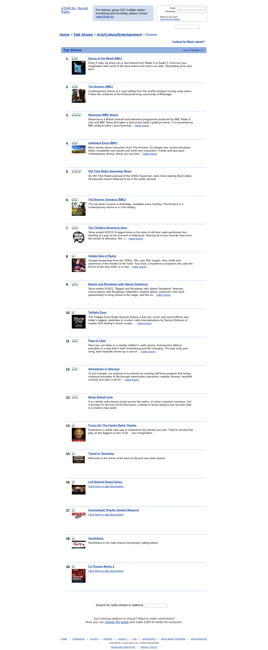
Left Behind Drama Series (105, 481)
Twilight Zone (97, 312)
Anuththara (95, 538)
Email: (173, 8)
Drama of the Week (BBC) (105, 58)
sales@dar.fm (105, 16)
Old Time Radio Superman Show (109, 171)
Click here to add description (106, 486)
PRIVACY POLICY (149, 647)
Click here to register (170, 19)
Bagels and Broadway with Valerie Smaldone (118, 284)
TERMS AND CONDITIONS (123, 647)
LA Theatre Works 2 (101, 566)
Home (64, 35)
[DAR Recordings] (87, 27)
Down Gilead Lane (100, 397)
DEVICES (108, 639)
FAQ (135, 639)
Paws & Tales (97, 340)
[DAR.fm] (75, 12)
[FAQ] (137, 27)
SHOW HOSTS (149, 639)
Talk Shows (83, 35)
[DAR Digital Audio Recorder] (68, 27)
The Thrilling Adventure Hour (107, 227)
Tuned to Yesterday (101, 453)
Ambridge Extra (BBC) (103, 142)
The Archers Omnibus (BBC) (107, 199)
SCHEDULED (78, 639)
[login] (201, 15)
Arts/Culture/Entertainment (119, 35)
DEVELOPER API (199, 639)
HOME (64, 639)
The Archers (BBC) (100, 86)
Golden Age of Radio (102, 255)
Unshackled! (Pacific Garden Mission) (113, 510)
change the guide (117, 622)
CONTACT (123, 639)
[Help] (122, 27)
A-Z (202, 50)
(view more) (141, 125)
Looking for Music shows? (188, 41)
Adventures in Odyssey (104, 368)
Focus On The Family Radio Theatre (112, 425)
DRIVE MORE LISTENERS (173, 639)
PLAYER (94, 639)
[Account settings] (153, 27)
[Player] (106, 27)
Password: (170, 11)
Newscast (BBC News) (103, 114)
